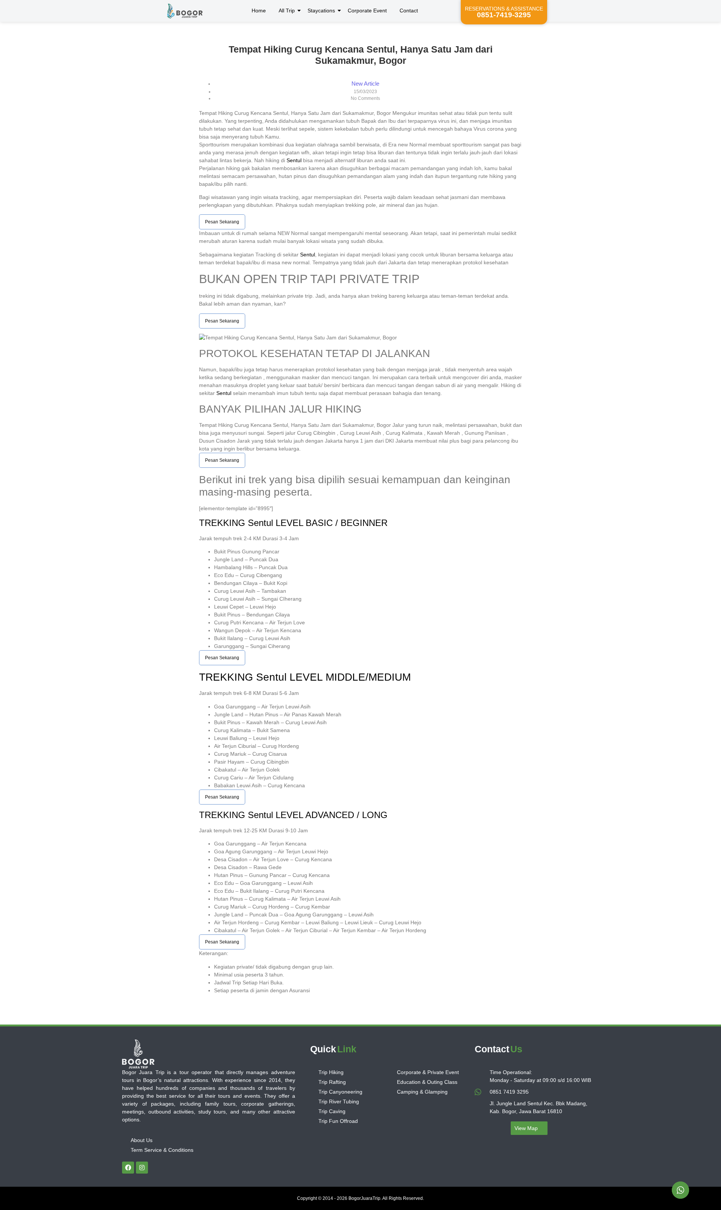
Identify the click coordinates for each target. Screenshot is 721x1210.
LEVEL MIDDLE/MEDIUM (349, 677)
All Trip (287, 11)
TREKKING (223, 523)
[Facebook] (128, 1168)
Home (259, 11)
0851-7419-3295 (504, 15)
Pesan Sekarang (222, 222)
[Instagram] (142, 1168)
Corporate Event (367, 11)
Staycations (321, 11)
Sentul (294, 160)
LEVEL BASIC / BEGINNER (330, 523)
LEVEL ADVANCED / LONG (330, 815)
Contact (409, 11)
